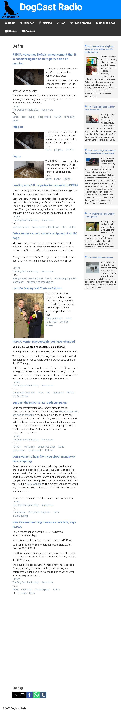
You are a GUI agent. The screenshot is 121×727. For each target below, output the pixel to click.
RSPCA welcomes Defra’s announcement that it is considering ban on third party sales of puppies (44, 59)
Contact (30, 31)
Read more (47, 109)
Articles (47, 22)
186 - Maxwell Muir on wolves (100, 257)
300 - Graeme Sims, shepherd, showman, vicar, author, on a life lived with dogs (99, 49)
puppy (32, 116)
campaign (29, 446)
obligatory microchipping (40, 282)
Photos (12, 31)
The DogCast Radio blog (25, 109)
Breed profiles (82, 22)
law (48, 392)
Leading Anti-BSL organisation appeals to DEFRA (45, 185)
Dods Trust (51, 321)
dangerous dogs (46, 446)
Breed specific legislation (45, 227)
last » (32, 593)
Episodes (28, 22)
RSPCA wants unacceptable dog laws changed (43, 341)
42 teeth (16, 446)
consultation (19, 512)
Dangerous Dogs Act (23, 392)
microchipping (20, 515)
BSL (64, 227)
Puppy (16, 156)
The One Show (20, 396)
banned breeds (20, 227)
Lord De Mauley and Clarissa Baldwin (37, 288)
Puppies (17, 127)
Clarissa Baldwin (53, 318)
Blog (62, 22)
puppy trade (44, 116)
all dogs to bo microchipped (27, 278)
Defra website (34, 484)
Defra (15, 116)
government (18, 450)
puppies (58, 149)
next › (24, 593)
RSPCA (57, 116)
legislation (58, 392)
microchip (26, 589)
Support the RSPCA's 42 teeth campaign (39, 402)
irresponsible (35, 450)
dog (23, 116)
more (17, 106)
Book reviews (106, 22)
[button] (15, 695)
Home (11, 22)
